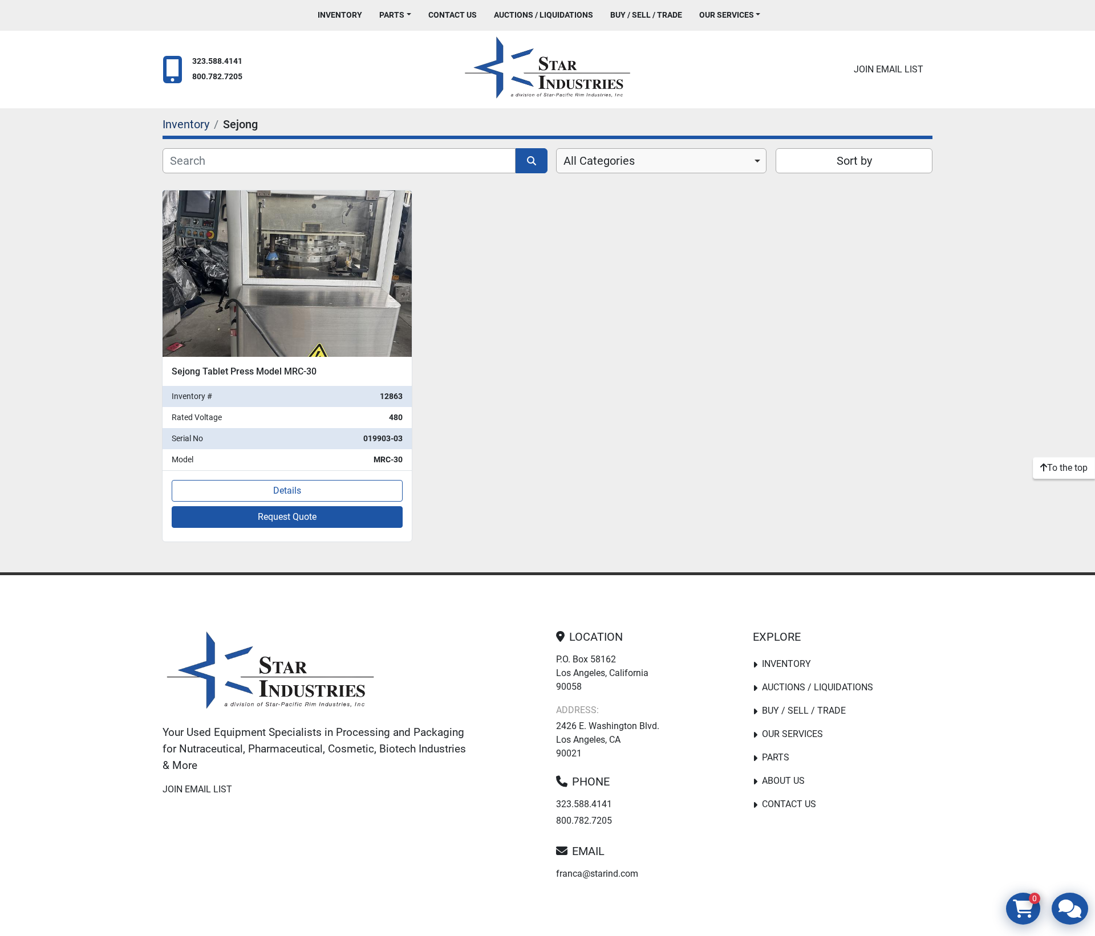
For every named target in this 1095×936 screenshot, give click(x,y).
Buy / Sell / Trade (646, 14)
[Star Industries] (270, 672)
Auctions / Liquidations (543, 14)
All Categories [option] (599, 161)
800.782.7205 (217, 77)
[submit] (532, 160)
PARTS (391, 14)
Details (287, 490)
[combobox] (661, 160)
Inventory (340, 14)
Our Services (726, 14)
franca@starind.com (597, 873)
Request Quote (287, 516)
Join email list (888, 69)
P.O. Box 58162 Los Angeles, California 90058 (602, 673)
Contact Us (452, 14)
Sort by (854, 161)
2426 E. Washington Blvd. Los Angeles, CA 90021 (607, 740)
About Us (783, 780)
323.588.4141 (217, 61)
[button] (395, 15)
